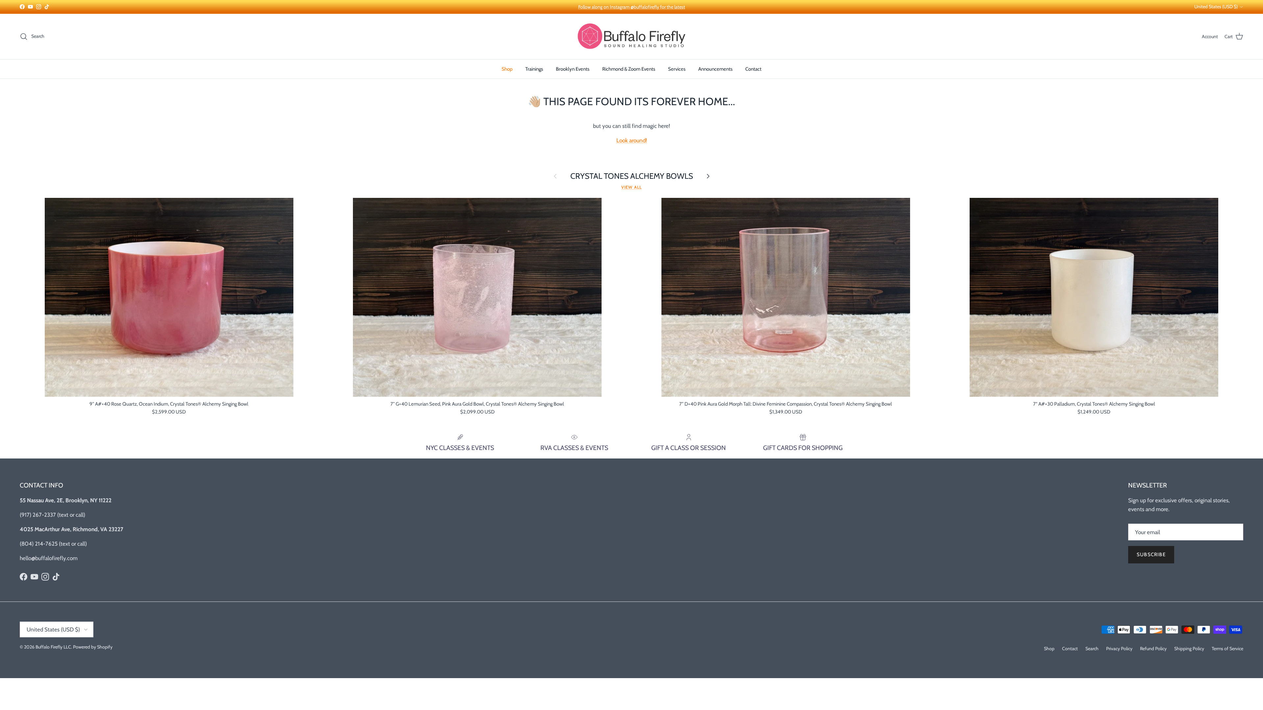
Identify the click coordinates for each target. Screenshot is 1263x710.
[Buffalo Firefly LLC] (631, 36)
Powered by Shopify (92, 647)
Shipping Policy (1189, 648)
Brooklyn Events (572, 69)
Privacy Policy (1119, 648)
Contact (753, 69)
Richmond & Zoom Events (628, 69)
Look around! (631, 140)
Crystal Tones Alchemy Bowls (631, 176)
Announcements (715, 69)
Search (1092, 648)
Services (676, 69)
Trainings (534, 69)
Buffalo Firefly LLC (53, 647)
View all (631, 187)
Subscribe (1151, 554)
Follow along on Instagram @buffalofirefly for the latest (631, 7)
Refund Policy (1153, 648)
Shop (507, 69)
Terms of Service (1227, 648)
